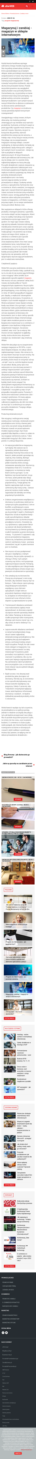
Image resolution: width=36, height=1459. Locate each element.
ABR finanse (5, 1370)
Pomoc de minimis (7, 1393)
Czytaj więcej (9, 1018)
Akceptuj (18, 1453)
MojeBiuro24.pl (6, 1351)
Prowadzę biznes (14, 13)
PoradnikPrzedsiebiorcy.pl (10, 1358)
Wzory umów (5, 1422)
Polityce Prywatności (26, 1449)
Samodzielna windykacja (9, 1403)
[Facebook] (3, 48)
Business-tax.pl (7, 1355)
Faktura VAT (5, 1383)
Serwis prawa (5, 1409)
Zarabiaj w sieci (24, 13)
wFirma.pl (5, 1347)
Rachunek (5, 1399)
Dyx (3, 1379)
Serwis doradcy (6, 1406)
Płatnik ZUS (5, 1389)
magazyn (17, 108)
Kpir (3, 1386)
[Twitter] (3, 51)
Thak (3, 1416)
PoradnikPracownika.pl (9, 1366)
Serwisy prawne (6, 1412)
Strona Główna (5, 13)
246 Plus (4, 1426)
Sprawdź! (18, 799)
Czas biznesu (6, 1376)
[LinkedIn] (3, 55)
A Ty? (3, 1373)
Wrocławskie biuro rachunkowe (10, 1419)
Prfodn (4, 1396)
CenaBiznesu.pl (7, 1362)
